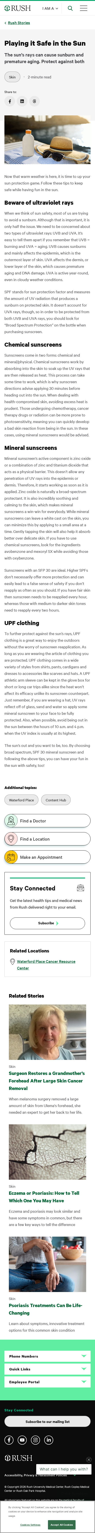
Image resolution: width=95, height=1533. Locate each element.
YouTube (22, 1440)
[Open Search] (70, 8)
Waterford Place (21, 799)
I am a (48, 8)
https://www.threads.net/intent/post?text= (34, 101)
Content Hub (56, 799)
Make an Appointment (41, 857)
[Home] (18, 1459)
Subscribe (46, 922)
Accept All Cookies (62, 1524)
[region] (47, 1517)
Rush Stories (19, 22)
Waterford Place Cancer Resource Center (46, 964)
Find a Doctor (33, 821)
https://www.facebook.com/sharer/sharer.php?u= (9, 101)
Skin (12, 76)
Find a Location (35, 839)
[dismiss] (88, 1494)
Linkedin (48, 1440)
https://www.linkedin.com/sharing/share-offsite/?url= (22, 101)
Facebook (8, 1440)
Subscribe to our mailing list (48, 1421)
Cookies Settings (30, 1524)
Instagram (35, 1440)
